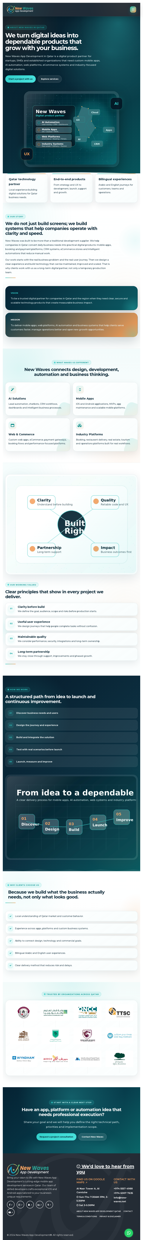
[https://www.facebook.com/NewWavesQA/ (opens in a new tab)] (10, 1205)
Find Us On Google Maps (91, 1181)
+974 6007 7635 (123, 1193)
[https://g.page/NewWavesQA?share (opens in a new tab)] (49, 1205)
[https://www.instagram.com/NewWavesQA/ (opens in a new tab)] (20, 1205)
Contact (128, 1211)
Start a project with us (21, 79)
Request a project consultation (56, 1137)
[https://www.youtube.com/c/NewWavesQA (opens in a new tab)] (10, 1212)
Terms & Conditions (87, 1216)
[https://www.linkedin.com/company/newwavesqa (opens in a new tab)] (39, 1205)
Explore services (49, 79)
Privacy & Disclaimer (110, 1216)
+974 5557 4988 (123, 1188)
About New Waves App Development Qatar (99, 1211)
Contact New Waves (92, 1137)
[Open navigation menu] (133, 9)
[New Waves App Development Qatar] (20, 9)
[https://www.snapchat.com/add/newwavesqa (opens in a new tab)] (30, 1205)
